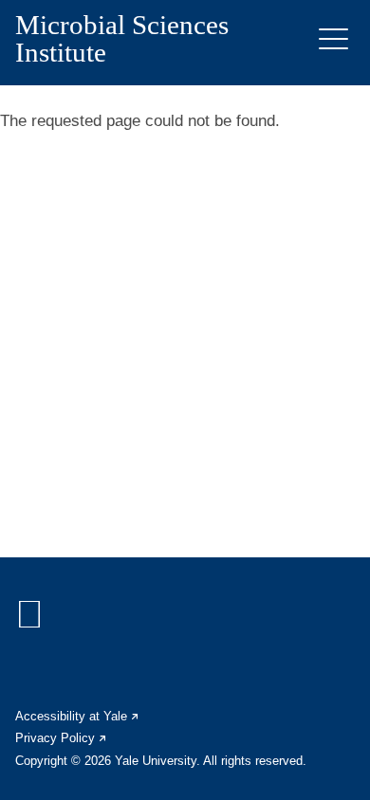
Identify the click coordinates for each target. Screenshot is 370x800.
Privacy (61, 738)
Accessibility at (77, 716)
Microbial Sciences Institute (122, 38)
